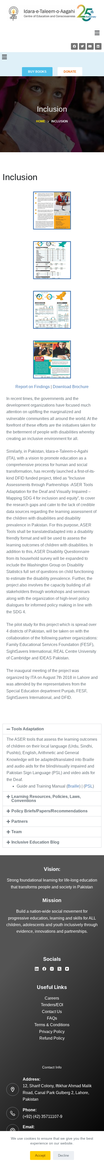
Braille (73, 786)
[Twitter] (82, 46)
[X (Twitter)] (59, 969)
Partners (19, 821)
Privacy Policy (52, 1031)
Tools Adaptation (27, 729)
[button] (97, 33)
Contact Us (52, 1011)
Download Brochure (71, 387)
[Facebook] (74, 46)
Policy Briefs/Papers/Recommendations (49, 811)
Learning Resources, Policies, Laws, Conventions (46, 798)
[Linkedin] (98, 46)
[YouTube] (67, 969)
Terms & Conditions (51, 1025)
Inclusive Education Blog (35, 842)
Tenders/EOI (52, 1005)
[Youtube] (90, 46)
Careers (52, 998)
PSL (89, 786)
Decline (63, 1155)
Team (16, 832)
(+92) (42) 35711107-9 (42, 1116)
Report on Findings (32, 387)
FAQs (52, 1018)
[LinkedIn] (37, 969)
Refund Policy (52, 1038)
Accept (40, 1155)
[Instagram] (52, 969)
